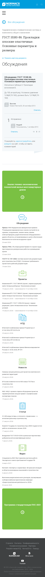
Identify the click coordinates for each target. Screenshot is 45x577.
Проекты (22, 279)
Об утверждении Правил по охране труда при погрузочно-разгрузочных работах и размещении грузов (21, 249)
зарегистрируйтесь (24, 141)
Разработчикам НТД (13, 548)
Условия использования (18, 546)
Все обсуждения (16, 22)
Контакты (18, 543)
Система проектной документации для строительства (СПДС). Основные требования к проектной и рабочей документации (22, 261)
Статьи (22, 412)
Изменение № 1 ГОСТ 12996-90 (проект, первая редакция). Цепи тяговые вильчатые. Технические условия (19, 305)
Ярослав (13, 104)
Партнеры (32, 546)
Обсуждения (22, 223)
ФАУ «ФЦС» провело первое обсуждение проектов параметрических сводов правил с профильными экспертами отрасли (20, 394)
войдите (7, 144)
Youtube (22, 563)
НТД (22, 323)
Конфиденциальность (31, 543)
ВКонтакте (29, 556)
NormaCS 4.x (26, 548)
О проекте (9, 543)
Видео (22, 454)
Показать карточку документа (15, 58)
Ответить (37, 110)
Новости (22, 367)
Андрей (19, 125)
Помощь (36, 548)
